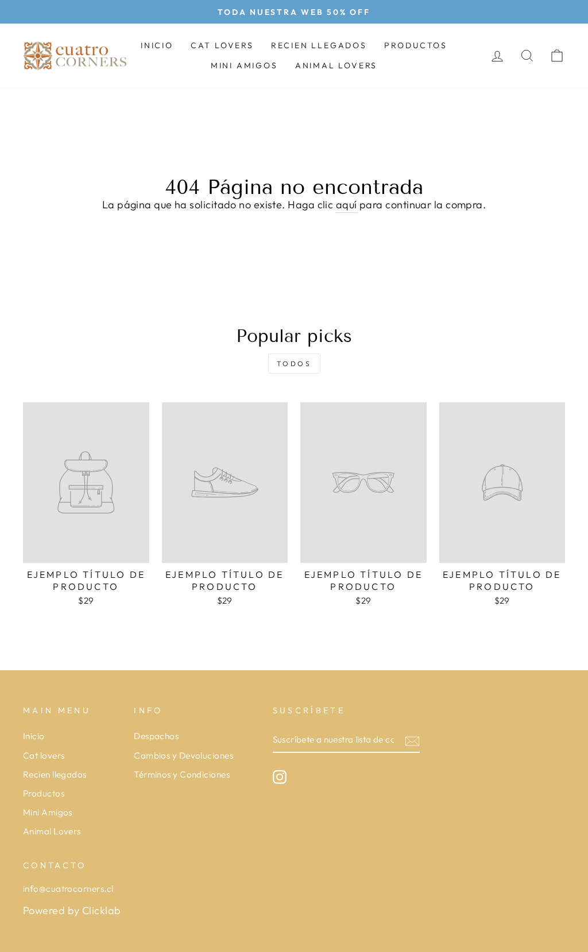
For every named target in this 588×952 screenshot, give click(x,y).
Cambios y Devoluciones (183, 755)
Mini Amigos (244, 65)
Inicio (157, 45)
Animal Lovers (336, 65)
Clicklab (101, 910)
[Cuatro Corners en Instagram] (280, 777)
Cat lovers (222, 45)
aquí (346, 204)
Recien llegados (319, 45)
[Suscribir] (412, 740)
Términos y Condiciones (182, 774)
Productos (415, 45)
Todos (294, 363)
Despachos (156, 735)
